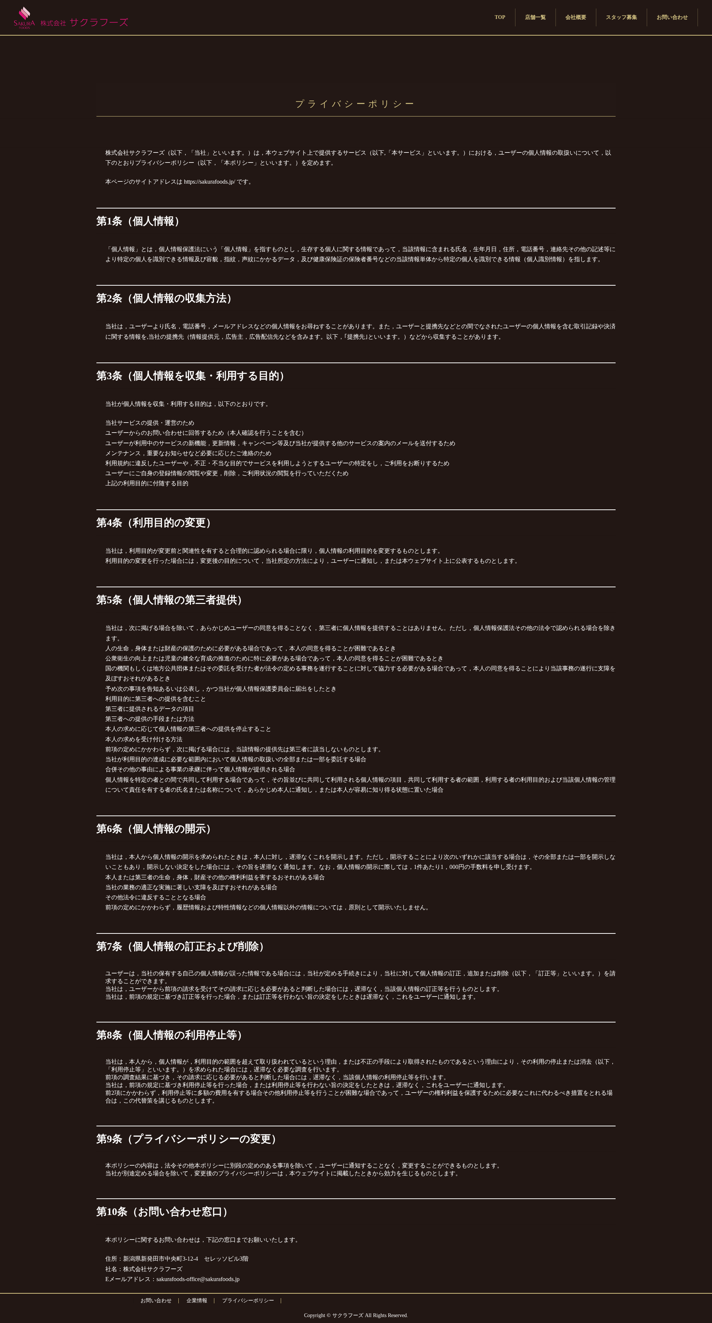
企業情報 (197, 1300)
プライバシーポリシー (248, 1300)
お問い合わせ (156, 1300)
